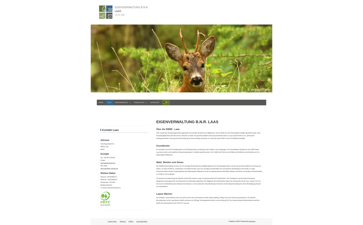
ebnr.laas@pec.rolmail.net (109, 168)
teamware (252, 221)
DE (166, 102)
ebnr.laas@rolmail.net (107, 163)
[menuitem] (101, 102)
